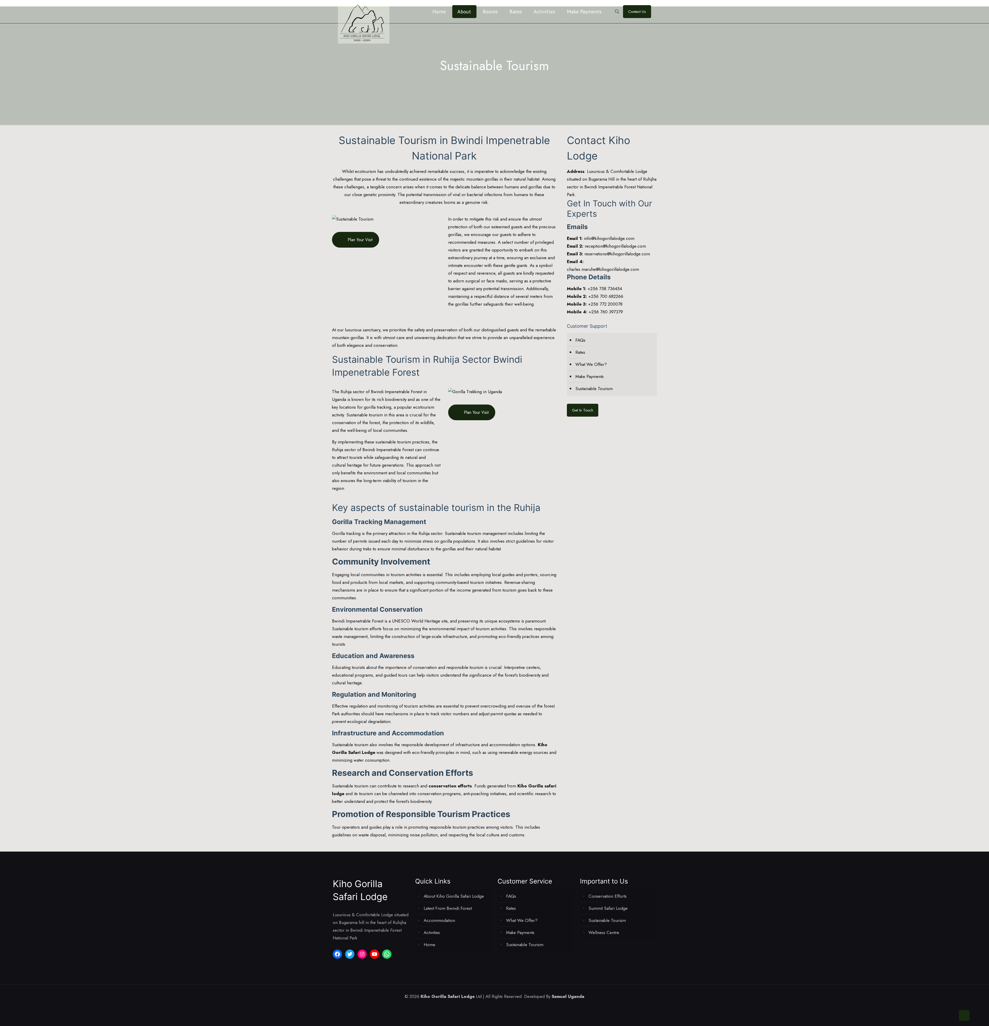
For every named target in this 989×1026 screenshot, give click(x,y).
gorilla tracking (377, 407)
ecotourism (365, 171)
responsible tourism (447, 827)
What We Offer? (591, 364)
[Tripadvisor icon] (508, 1007)
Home (429, 944)
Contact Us (637, 11)
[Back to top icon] (964, 1015)
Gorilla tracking (346, 533)
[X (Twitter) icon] (492, 1007)
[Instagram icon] (503, 1007)
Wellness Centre (604, 932)
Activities (432, 932)
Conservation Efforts (608, 896)
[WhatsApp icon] (481, 1007)
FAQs (580, 340)
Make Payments (589, 376)
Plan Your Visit (360, 240)
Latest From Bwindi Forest (448, 908)
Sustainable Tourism (594, 388)
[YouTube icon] (497, 1007)
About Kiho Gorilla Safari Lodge (454, 896)
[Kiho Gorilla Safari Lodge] (363, 23)
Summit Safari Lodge (608, 908)
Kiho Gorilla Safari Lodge (448, 996)
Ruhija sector (352, 392)
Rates (580, 352)
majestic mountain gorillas (474, 179)
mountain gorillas (348, 337)
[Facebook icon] (486, 1007)
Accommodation (439, 920)
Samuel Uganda (568, 996)
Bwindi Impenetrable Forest (396, 392)
